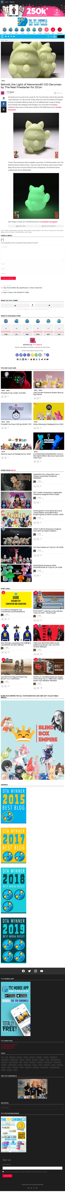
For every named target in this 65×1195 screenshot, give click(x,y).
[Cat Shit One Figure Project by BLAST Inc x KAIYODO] (16, 667)
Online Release (12, 1065)
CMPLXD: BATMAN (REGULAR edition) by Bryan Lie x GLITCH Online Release (46, 645)
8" (7, 1057)
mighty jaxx (58, 1062)
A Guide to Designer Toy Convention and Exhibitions (13, 611)
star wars (16, 1067)
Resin (8, 390)
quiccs (35, 1065)
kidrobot (40, 1062)
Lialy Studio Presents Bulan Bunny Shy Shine (48, 393)
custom (32, 1057)
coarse (26, 1057)
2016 (7, 230)
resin (4, 232)
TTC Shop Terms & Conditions (9, 1044)
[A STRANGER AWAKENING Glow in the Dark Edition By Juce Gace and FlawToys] (48, 441)
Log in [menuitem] (6, 2)
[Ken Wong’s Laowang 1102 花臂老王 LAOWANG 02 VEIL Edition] (16, 633)
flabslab (42, 1059)
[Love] (3, 529)
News (3, 390)
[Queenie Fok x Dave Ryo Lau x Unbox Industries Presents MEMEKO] (16, 482)
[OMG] (39, 625)
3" (3, 1057)
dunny (22, 1059)
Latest (40, 33)
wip (16, 1070)
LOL (10, 33)
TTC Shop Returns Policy (7, 1048)
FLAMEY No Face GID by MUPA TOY (16, 424)
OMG (16, 33)
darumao (13, 230)
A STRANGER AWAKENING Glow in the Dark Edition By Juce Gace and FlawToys (48, 456)
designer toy (5, 1059)
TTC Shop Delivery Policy (7, 1046)
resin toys (47, 1065)
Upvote (15, 306)
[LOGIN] (54, 36)
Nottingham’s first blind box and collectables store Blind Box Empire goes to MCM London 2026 (48, 513)
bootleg (20, 1057)
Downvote (49, 306)
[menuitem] (2, 2)
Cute (22, 33)
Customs (39, 1057)
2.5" (3, 230)
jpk (21, 1062)
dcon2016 (28, 230)
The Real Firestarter (16, 232)
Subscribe (7, 1176)
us (26, 232)
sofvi (9, 1067)
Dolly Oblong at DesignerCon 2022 (48, 424)
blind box (13, 1057)
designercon (54, 1057)
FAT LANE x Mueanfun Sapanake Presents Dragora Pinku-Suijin (47, 493)
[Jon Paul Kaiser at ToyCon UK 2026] (16, 555)
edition (28, 1059)
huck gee (5, 1062)
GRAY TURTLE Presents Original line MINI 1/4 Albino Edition (47, 530)
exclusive (35, 1059)
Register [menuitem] (12, 2)
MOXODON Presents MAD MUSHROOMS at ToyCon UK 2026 (47, 566)
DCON (21, 230)
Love (4, 33)
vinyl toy (10, 1070)
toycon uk (28, 1067)
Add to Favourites (50, 226)
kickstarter (32, 1062)
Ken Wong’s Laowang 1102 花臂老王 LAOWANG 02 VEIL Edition (16, 644)
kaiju (26, 1062)
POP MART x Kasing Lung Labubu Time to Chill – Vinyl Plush (48, 612)
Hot (53, 33)
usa (30, 232)
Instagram (53, 222)
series (53, 1065)
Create (61, 36)
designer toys (14, 1059)
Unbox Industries (55, 1067)
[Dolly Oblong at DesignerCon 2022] (48, 411)
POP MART (28, 1065)
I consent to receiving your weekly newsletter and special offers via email (25, 1171)
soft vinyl (60, 1065)
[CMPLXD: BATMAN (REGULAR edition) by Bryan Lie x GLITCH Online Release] (48, 633)
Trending (59, 33)
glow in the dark (56, 230)
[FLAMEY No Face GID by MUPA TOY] (16, 411)
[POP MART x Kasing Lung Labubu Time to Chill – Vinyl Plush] (48, 600)
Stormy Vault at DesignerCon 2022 (16, 454)
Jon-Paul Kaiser (14, 1062)
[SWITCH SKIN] (48, 36)
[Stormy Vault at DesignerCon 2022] (16, 441)
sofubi (4, 1067)
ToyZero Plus (45, 1067)
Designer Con (38, 230)
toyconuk (36, 1067)
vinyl (4, 1070)
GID (46, 230)
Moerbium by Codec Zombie (13, 393)
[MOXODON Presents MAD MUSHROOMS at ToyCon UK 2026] (16, 573)
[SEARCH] (51, 36)
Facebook (44, 222)
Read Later (21, 226)
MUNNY (4, 1065)
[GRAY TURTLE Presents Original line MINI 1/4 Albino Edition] (16, 536)
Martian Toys (49, 1062)
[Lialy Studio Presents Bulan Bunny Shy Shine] (48, 379)
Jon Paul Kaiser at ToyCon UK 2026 (48, 547)
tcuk (22, 1067)
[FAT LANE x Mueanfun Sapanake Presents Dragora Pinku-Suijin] (16, 500)
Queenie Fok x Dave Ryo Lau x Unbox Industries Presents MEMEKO (46, 476)
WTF (28, 33)
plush (20, 1065)
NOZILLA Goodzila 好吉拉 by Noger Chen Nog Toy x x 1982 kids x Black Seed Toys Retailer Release (48, 679)
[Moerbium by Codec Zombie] (16, 380)
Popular (46, 33)
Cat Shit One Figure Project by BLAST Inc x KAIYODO (14, 678)
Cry (34, 33)
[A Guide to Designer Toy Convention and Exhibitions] (16, 600)
